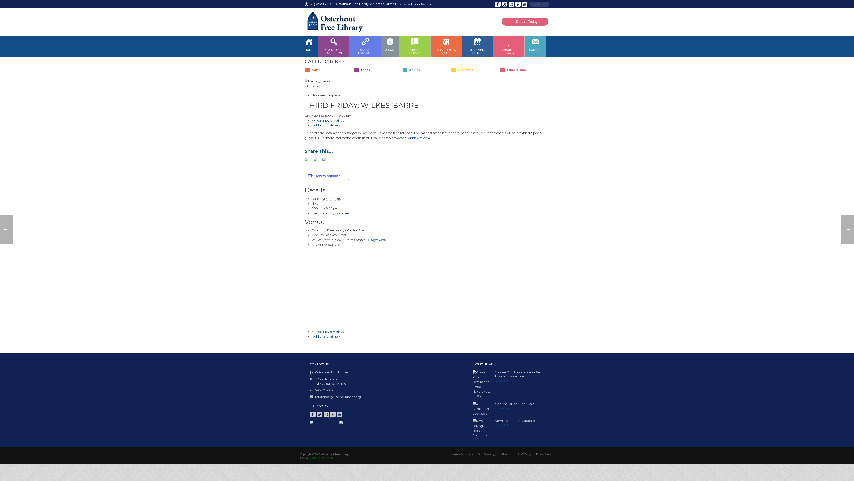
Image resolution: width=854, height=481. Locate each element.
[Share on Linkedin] (326, 161)
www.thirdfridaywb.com (412, 138)
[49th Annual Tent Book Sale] (481, 409)
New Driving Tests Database (515, 420)
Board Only (543, 454)
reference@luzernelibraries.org (338, 396)
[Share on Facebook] (308, 161)
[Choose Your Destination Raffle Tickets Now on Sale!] (481, 384)
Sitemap (507, 454)
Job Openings (487, 454)
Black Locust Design (321, 457)
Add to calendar (328, 175)
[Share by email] (334, 161)
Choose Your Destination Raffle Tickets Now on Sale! (517, 374)
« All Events (312, 86)
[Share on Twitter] (317, 161)
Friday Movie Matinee (328, 120)
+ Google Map (376, 239)
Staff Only (524, 454)
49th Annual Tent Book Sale (514, 403)
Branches (342, 213)
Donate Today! (527, 21)
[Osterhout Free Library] (332, 22)
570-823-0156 (324, 390)
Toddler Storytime (326, 125)
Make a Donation (462, 454)
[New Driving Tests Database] (481, 428)
